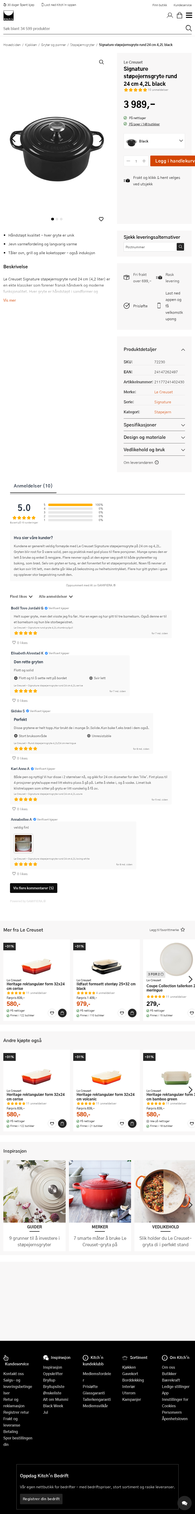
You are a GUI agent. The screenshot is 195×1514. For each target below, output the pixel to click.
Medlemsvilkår (95, 1405)
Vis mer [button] (9, 300)
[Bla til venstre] (13, 138)
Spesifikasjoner (140, 424)
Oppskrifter (53, 1373)
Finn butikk (159, 5)
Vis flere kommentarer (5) (33, 888)
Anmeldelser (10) (33, 485)
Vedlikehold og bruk (144, 449)
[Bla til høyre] (100, 138)
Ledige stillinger (176, 1386)
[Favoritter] (52, 1013)
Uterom (129, 1393)
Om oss (168, 1367)
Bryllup (49, 1380)
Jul (45, 1412)
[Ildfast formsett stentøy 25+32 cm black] (106, 959)
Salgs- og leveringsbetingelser (17, 1386)
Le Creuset (133, 62)
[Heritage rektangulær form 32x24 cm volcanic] (106, 1069)
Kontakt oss (13, 1373)
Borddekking (133, 1380)
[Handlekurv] (179, 15)
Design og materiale (145, 437)
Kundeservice (183, 5)
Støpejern (162, 412)
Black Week (53, 1405)
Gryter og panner (53, 44)
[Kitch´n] (8, 15)
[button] (101, 219)
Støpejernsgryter (82, 44)
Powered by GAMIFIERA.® (28, 901)
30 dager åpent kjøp (20, 5)
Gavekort (130, 1373)
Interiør (128, 1386)
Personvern (172, 1412)
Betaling (10, 1431)
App (165, 1393)
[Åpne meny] (189, 15)
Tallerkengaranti (97, 1399)
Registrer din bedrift (41, 1498)
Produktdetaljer (140, 349)
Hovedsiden (12, 44)
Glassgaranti (94, 1393)
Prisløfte (140, 306)
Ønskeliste (52, 1393)
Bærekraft (171, 1380)
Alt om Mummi (55, 1399)
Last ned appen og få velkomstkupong (174, 305)
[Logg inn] (170, 15)
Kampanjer (131, 1399)
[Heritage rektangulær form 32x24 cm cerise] (37, 959)
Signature (162, 402)
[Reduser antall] (128, 161)
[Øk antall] (144, 161)
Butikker (169, 1373)
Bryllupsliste (53, 1386)
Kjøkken (31, 44)
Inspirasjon (52, 1367)
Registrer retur (16, 1412)
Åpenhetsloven (175, 1418)
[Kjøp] (62, 1013)
